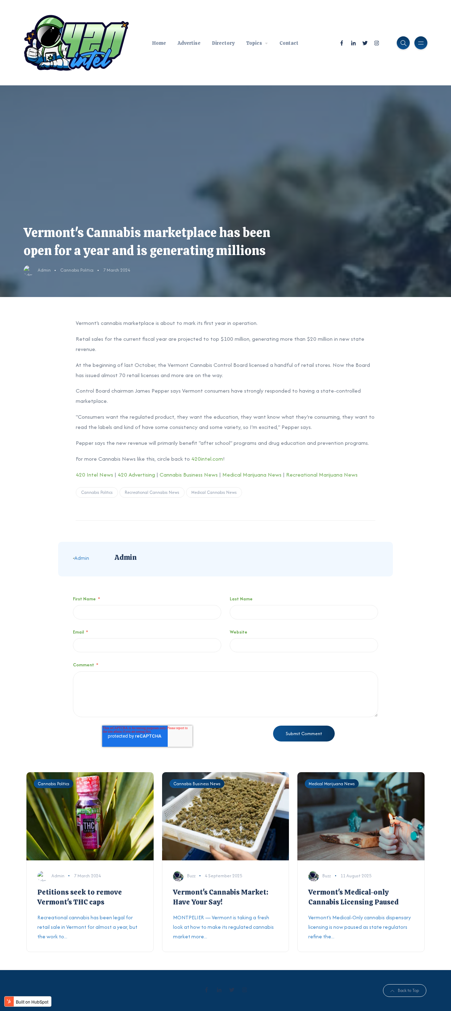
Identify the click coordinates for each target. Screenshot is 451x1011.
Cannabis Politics (77, 270)
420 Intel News (94, 475)
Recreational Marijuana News (322, 475)
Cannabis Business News (189, 475)
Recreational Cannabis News (152, 492)
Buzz (191, 875)
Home (159, 43)
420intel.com (207, 459)
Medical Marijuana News (252, 475)
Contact (288, 43)
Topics (254, 43)
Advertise (189, 43)
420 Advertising (136, 475)
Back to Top (408, 990)
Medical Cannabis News (214, 492)
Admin (44, 270)
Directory (223, 43)
